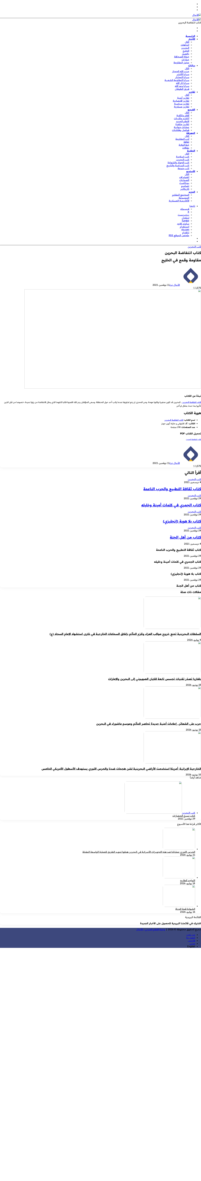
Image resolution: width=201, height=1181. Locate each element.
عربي (192, 943)
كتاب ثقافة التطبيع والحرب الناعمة (172, 489)
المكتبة (191, 150)
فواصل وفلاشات (180, 130)
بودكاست (184, 183)
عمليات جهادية (181, 127)
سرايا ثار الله (182, 83)
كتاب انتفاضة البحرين (191, 402)
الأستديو (190, 171)
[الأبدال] (196, 15)
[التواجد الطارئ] (179, 877)
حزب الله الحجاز (180, 71)
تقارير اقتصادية (181, 100)
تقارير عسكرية (181, 106)
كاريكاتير (184, 188)
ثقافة (186, 141)
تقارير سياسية (181, 103)
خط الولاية (184, 144)
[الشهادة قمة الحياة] (179, 905)
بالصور (185, 53)
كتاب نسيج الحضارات (183, 815)
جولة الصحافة (181, 56)
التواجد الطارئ (187, 880)
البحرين (185, 47)
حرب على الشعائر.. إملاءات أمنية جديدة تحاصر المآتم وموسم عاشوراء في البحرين (148, 723)
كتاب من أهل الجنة (185, 537)
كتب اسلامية (182, 156)
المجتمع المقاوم (180, 194)
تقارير (192, 91)
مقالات (185, 147)
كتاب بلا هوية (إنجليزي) (182, 521)
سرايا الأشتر (183, 74)
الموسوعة (184, 197)
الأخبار (191, 38)
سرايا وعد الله (182, 86)
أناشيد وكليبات (181, 118)
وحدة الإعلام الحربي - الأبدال (150, 929)
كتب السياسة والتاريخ (177, 165)
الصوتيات (184, 180)
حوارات (185, 59)
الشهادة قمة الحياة (185, 908)
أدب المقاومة (182, 138)
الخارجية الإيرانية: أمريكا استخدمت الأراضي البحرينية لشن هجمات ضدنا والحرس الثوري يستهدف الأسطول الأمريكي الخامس (121, 768)
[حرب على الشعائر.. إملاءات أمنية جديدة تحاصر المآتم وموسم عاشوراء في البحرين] (172, 717)
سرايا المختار (182, 77)
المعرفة (190, 133)
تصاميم (185, 185)
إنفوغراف (184, 177)
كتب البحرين (182, 159)
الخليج (186, 50)
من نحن (190, 934)
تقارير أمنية (183, 97)
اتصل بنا (190, 937)
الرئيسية (190, 36)
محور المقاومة (181, 62)
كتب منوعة (183, 168)
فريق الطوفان (182, 88)
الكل (187, 41)
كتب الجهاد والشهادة (178, 162)
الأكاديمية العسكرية (179, 200)
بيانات (191, 65)
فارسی (191, 940)
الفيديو (191, 109)
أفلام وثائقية (182, 115)
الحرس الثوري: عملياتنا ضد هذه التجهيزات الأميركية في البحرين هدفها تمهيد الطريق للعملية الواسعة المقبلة (138, 851)
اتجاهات (185, 44)
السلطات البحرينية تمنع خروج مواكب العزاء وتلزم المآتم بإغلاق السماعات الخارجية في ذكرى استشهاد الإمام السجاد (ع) (125, 634)
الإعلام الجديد (182, 121)
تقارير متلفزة (182, 124)
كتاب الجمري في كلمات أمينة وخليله (171, 505)
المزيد (192, 191)
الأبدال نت (175, 284)
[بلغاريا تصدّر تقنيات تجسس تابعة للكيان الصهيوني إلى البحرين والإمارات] (172, 672)
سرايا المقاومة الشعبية (177, 80)
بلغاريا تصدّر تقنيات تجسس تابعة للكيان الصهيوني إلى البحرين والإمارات (154, 679)
